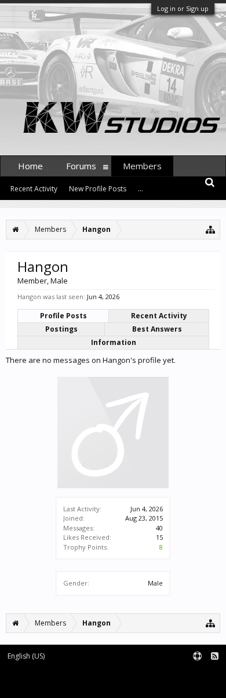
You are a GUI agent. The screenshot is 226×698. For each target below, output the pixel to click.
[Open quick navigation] (211, 229)
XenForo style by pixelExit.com (149, 683)
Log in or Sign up (183, 8)
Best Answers (157, 329)
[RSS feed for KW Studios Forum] (214, 656)
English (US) (26, 656)
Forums (81, 166)
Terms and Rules (197, 675)
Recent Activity (159, 316)
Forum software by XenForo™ (49, 683)
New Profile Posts (97, 189)
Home (30, 166)
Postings (61, 329)
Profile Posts (63, 316)
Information (113, 342)
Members (142, 166)
